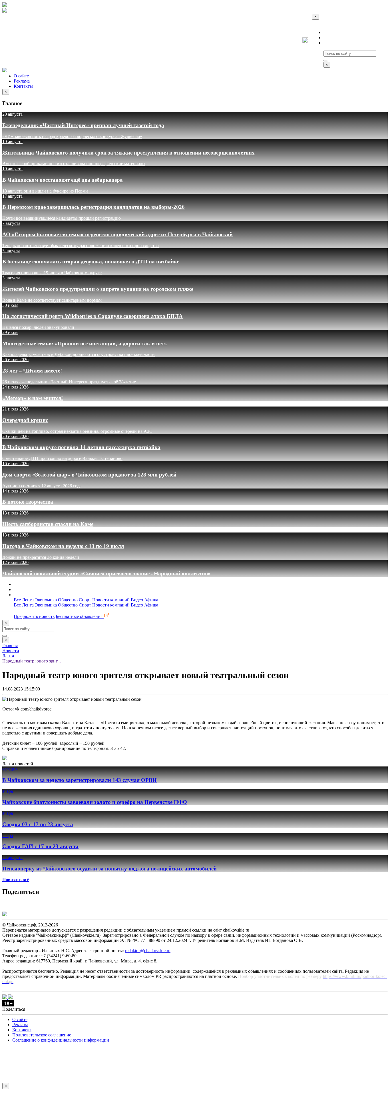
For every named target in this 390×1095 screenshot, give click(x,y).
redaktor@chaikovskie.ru (147, 950)
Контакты (333, 42)
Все (17, 599)
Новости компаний (111, 599)
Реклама (331, 37)
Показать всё (15, 879)
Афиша (151, 599)
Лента (28, 599)
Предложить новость (34, 616)
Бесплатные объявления (80, 616)
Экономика (46, 599)
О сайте (331, 32)
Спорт (85, 599)
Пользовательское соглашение (41, 1034)
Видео (137, 599)
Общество (68, 599)
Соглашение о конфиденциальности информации (60, 1040)
